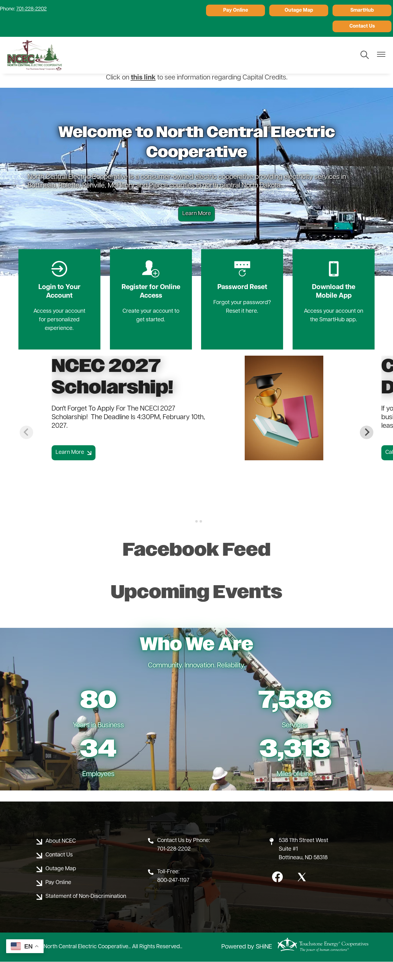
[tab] (192, 521)
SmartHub (362, 10)
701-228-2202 (31, 9)
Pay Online (235, 10)
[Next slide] (366, 432)
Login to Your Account (59, 280)
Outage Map (299, 10)
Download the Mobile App (333, 280)
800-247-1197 (173, 880)
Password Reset (242, 276)
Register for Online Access (151, 280)
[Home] (34, 55)
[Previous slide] (26, 432)
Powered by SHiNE (246, 947)
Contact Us (362, 26)
